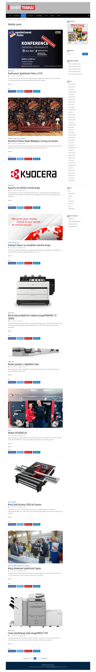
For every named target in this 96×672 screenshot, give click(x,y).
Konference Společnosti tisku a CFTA (25, 73)
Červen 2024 (71, 114)
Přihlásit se (71, 219)
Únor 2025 (71, 104)
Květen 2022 (71, 155)
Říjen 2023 (71, 127)
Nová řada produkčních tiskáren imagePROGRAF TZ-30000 (32, 316)
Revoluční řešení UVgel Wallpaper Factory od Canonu (33, 141)
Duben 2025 (71, 102)
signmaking (39, 15)
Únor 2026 (71, 89)
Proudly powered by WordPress (37, 666)
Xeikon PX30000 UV (17, 433)
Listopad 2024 (72, 109)
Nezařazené (10, 138)
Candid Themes (63, 666)
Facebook (12, 91)
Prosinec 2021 (72, 163)
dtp (10, 15)
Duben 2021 (71, 173)
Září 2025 (71, 94)
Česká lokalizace (72, 226)
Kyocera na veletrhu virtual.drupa (24, 188)
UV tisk (10, 446)
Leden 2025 (71, 107)
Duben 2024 (71, 117)
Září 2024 (71, 112)
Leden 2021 (71, 180)
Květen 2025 (71, 99)
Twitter (21, 91)
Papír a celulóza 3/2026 (74, 64)
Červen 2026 (71, 84)
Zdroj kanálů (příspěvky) (74, 221)
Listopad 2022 (72, 147)
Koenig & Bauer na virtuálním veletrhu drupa (29, 245)
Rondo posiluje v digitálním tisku (23, 364)
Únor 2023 (71, 142)
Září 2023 (71, 130)
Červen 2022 (71, 152)
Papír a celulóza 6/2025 (74, 71)
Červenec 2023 (72, 135)
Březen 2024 (71, 119)
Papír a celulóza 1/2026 (74, 69)
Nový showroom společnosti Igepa (24, 568)
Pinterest (28, 91)
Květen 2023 (71, 137)
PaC (46, 15)
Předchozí (26, 658)
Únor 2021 (71, 178)
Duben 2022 (71, 157)
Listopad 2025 (72, 92)
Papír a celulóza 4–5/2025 (75, 74)
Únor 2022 (71, 160)
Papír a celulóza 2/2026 (74, 66)
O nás (58, 15)
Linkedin (37, 91)
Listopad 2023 (72, 125)
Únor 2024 (71, 122)
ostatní (52, 15)
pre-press (16, 15)
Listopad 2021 (72, 165)
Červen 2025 (71, 97)
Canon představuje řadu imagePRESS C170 (28, 633)
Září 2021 (71, 168)
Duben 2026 (71, 87)
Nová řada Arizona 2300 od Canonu (24, 505)
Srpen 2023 (71, 132)
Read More (10, 84)
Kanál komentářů (72, 224)
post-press (30, 15)
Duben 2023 (71, 140)
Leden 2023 (71, 145)
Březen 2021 (71, 175)
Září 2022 (71, 150)
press (23, 15)
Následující (44, 658)
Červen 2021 (71, 170)
